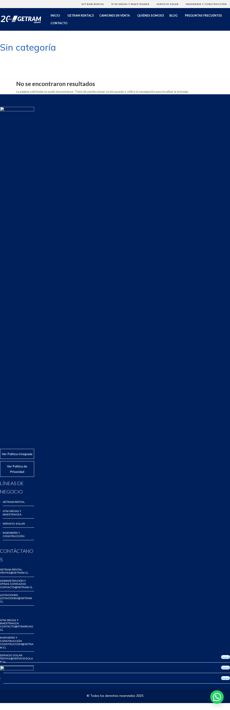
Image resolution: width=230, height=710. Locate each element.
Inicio (55, 15)
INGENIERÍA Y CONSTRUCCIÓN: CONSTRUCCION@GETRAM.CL (16, 642)
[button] (217, 697)
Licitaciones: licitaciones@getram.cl (16, 598)
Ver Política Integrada (17, 454)
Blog (173, 15)
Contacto (59, 23)
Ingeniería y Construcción (206, 4)
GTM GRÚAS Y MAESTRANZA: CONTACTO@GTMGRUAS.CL (17, 624)
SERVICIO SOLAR (168, 4)
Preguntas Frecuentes (203, 15)
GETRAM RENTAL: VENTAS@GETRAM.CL (14, 571)
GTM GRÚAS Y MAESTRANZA (130, 4)
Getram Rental (79, 15)
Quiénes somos (149, 15)
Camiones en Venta (114, 15)
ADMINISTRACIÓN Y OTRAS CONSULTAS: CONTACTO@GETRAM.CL (16, 584)
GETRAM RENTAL (92, 4)
